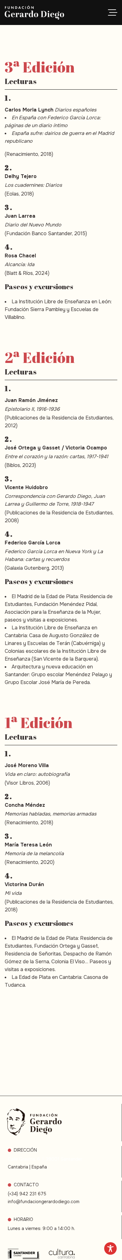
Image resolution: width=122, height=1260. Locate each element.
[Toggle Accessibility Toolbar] (110, 1248)
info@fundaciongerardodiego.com (43, 1201)
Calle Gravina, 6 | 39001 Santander (45, 1159)
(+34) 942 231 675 (27, 1194)
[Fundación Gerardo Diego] (34, 12)
